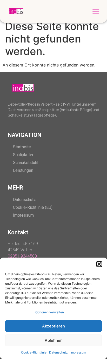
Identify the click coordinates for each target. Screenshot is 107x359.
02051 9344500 (22, 256)
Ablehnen (54, 340)
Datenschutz (58, 352)
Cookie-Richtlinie (33, 352)
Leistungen (23, 170)
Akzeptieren (53, 326)
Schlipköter (23, 154)
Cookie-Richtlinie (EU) (32, 207)
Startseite (22, 146)
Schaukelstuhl (25, 162)
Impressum (78, 352)
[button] (99, 264)
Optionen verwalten (49, 312)
